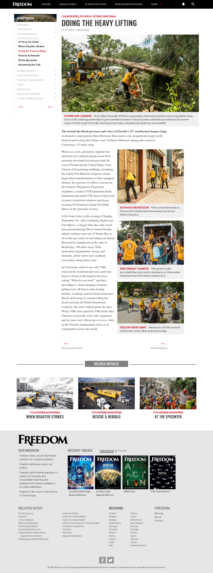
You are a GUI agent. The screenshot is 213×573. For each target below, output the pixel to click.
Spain (133, 536)
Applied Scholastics (72, 536)
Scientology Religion (28, 526)
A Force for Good (28, 42)
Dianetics (22, 516)
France (112, 536)
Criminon (67, 529)
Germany (113, 526)
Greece (133, 513)
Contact (158, 520)
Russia (133, 532)
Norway (134, 526)
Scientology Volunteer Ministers (33, 539)
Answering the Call (29, 65)
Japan (133, 516)
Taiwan (133, 542)
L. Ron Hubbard (25, 520)
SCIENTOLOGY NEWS (95, 4)
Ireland (112, 539)
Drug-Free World (70, 513)
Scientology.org (25, 513)
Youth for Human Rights (74, 520)
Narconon (67, 532)
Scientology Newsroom (29, 529)
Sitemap (158, 513)
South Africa (115, 523)
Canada (112, 520)
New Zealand (136, 523)
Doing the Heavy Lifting (32, 51)
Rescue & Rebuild (28, 55)
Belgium (113, 516)
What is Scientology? (28, 523)
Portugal (134, 529)
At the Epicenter (27, 60)
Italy (111, 545)
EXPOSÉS (46, 4)
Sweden (134, 539)
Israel (111, 542)
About (157, 517)
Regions (116, 508)
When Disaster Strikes (31, 46)
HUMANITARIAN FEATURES (129, 4)
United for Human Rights (74, 516)
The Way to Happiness (73, 526)
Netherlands (136, 520)
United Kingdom (138, 545)
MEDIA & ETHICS (67, 4)
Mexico (112, 532)
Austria (112, 513)
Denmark (113, 529)
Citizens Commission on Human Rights (81, 523)
